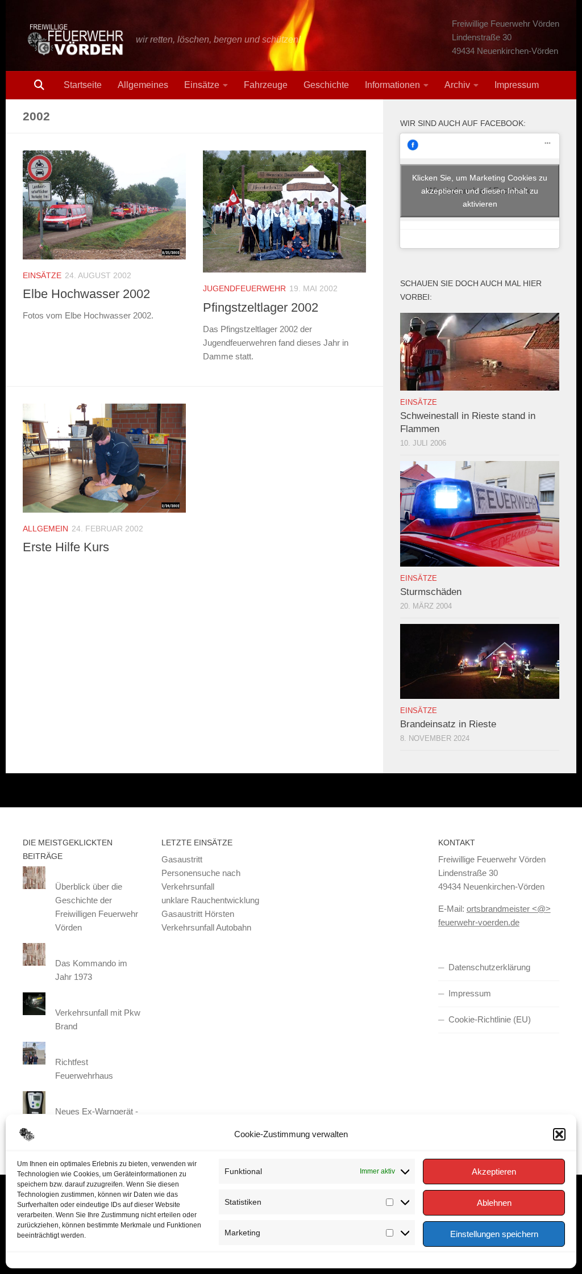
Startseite (83, 85)
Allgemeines (143, 85)
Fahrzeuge (266, 85)
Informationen (392, 85)
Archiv (457, 85)
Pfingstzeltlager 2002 (260, 307)
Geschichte (326, 85)
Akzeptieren (494, 1171)
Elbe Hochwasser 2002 (86, 294)
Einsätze (201, 85)
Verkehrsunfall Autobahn (206, 927)
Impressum (516, 85)
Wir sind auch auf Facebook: (463, 123)
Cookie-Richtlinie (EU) (489, 1019)
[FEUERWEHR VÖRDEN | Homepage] (73, 40)
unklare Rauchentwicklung (210, 900)
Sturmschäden (431, 591)
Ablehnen (494, 1203)
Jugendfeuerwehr (244, 288)
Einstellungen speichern (494, 1234)
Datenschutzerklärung (489, 967)
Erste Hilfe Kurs (66, 547)
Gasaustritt (181, 859)
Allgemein (45, 528)
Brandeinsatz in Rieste (448, 724)
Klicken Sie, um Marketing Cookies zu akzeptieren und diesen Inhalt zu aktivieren (479, 190)
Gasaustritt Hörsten (197, 914)
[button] (559, 1134)
